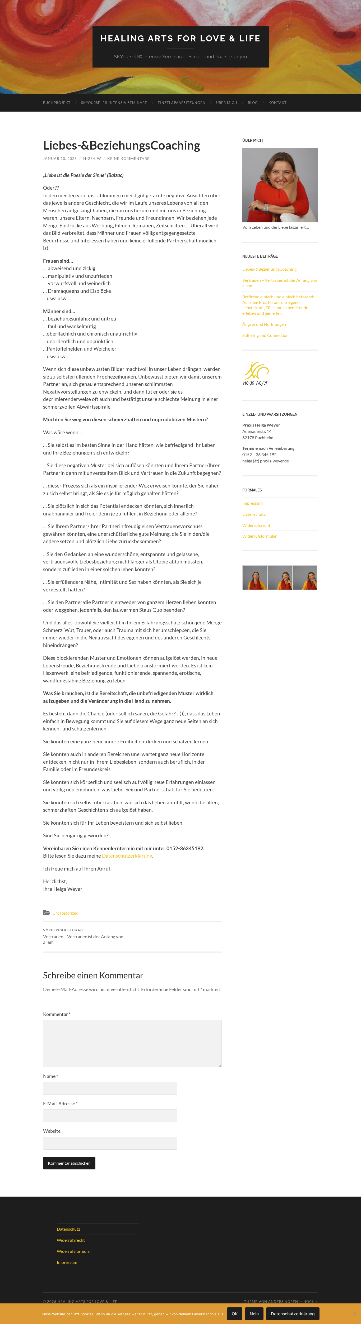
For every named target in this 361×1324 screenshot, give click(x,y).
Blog (253, 103)
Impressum (252, 502)
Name (50, 1076)
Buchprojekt (57, 103)
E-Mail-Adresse (60, 1103)
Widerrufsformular (259, 535)
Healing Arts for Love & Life (180, 38)
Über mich (226, 103)
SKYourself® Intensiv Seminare (114, 103)
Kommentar (57, 1014)
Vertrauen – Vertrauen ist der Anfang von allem (83, 936)
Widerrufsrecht (256, 525)
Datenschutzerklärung (127, 856)
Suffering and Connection (265, 335)
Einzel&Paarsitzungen (182, 103)
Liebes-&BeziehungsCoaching (269, 268)
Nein (254, 1313)
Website (52, 1131)
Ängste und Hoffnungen (264, 324)
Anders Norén (283, 1301)
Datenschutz (254, 514)
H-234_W (92, 158)
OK (235, 1313)
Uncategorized (65, 913)
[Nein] (354, 1313)
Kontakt (278, 103)
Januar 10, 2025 (60, 158)
